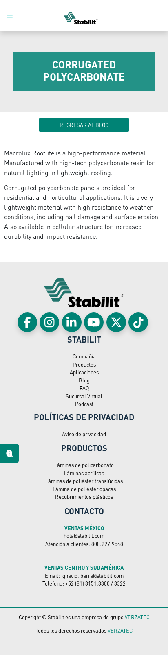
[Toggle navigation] (14, 15)
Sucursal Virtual (84, 396)
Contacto (84, 511)
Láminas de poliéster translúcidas (84, 480)
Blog (84, 380)
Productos (84, 364)
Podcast (84, 403)
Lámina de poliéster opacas (84, 488)
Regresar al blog (84, 124)
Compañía (84, 356)
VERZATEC (137, 617)
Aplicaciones (84, 372)
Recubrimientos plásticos (84, 496)
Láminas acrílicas (84, 473)
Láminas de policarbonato (84, 464)
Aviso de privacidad (84, 433)
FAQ (84, 388)
